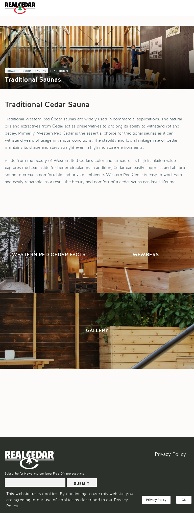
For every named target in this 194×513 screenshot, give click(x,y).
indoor (25, 71)
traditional (59, 71)
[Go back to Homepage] (22, 8)
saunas (40, 71)
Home (11, 71)
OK (184, 499)
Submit (82, 484)
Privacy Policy (170, 454)
